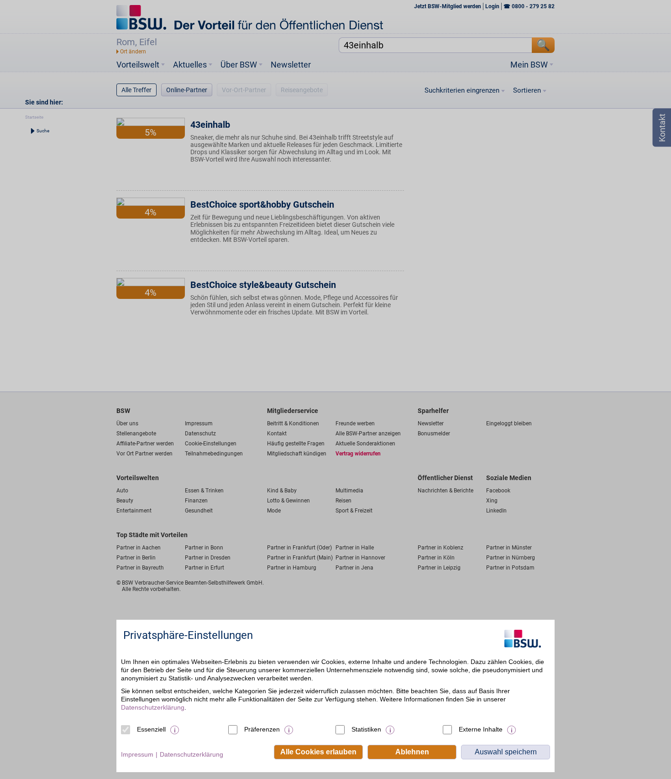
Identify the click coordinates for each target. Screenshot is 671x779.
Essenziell (151, 729)
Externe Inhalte (481, 729)
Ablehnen (412, 752)
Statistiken (366, 729)
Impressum (137, 754)
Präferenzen (262, 729)
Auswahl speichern (506, 752)
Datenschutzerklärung (152, 707)
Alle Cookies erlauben (318, 752)
